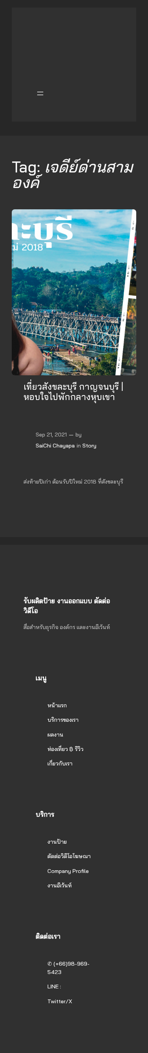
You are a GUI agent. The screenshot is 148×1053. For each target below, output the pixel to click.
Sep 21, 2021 (51, 434)
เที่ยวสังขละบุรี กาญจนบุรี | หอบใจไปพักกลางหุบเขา (73, 391)
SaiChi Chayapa (55, 445)
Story (89, 445)
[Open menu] (40, 93)
